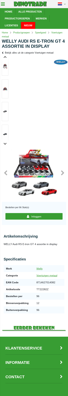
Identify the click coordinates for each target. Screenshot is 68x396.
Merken (41, 18)
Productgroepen (17, 18)
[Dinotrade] (30, 5)
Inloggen (36, 216)
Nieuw (28, 25)
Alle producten (30, 11)
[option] (5, 66)
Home (8, 11)
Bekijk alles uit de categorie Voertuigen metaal (29, 52)
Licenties (11, 25)
